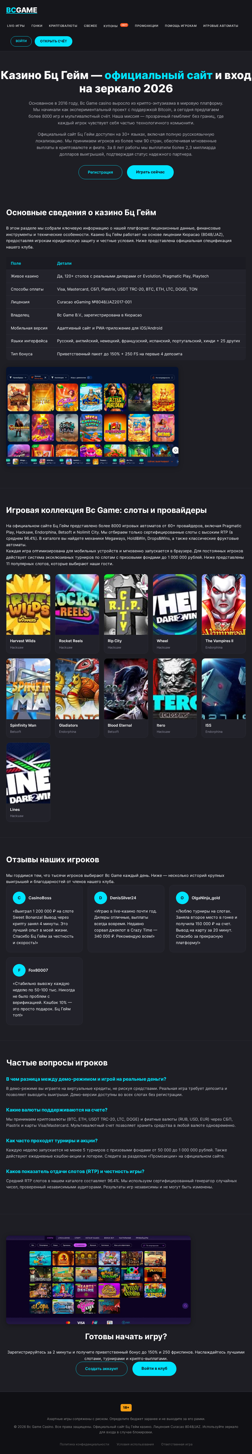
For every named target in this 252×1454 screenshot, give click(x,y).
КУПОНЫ (115, 26)
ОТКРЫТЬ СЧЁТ (53, 41)
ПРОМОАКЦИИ (146, 26)
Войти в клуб (154, 1368)
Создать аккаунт (101, 1368)
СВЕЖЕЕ (90, 26)
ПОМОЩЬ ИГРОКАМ (181, 26)
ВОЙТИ (21, 41)
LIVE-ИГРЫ (16, 26)
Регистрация (100, 172)
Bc (21, 10)
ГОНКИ (37, 26)
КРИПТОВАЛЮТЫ (63, 26)
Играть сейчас (150, 171)
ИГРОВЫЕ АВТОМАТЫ (220, 26)
